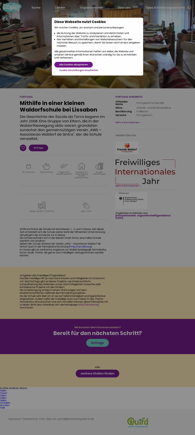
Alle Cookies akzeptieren (73, 64)
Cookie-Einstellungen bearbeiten (78, 70)
